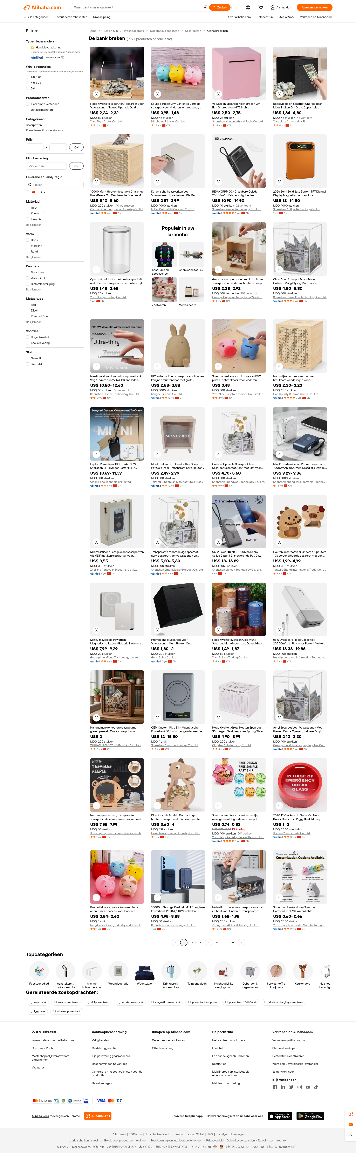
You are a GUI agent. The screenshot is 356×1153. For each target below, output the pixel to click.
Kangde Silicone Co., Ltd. (167, 394)
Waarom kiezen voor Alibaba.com (53, 1040)
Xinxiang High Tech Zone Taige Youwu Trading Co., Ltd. (117, 833)
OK (76, 147)
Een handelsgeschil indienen (230, 1056)
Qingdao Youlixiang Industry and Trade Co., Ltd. (117, 925)
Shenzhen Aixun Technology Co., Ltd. (174, 745)
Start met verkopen (284, 1048)
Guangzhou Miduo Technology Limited (114, 657)
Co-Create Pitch (42, 1048)
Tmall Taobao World (157, 1134)
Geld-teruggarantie (104, 1048)
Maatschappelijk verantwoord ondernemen (50, 1057)
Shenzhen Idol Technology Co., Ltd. (173, 925)
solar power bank (68, 1002)
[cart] (261, 8)
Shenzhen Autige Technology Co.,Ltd (296, 209)
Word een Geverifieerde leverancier (295, 1063)
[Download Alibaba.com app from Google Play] (310, 1116)
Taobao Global (195, 1134)
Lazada (178, 1134)
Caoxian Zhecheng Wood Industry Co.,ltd (116, 209)
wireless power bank (69, 1011)
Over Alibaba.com (44, 1031)
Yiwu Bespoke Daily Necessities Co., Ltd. (238, 837)
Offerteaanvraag (162, 1048)
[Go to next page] (241, 942)
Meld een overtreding (226, 1083)
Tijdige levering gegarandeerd (111, 1056)
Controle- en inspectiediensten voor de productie (117, 1073)
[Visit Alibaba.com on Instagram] (299, 1087)
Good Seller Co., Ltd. (164, 657)
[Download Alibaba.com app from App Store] (280, 1116)
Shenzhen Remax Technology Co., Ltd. (236, 209)
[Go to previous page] (175, 942)
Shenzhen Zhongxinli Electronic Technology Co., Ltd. (300, 481)
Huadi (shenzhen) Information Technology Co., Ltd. (300, 657)
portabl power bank (132, 1002)
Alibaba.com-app (251, 1116)
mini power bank (99, 1002)
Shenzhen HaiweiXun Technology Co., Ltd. (300, 297)
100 (233, 942)
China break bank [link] (218, 30)
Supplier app (194, 1116)
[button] (205, 7)
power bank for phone (204, 1002)
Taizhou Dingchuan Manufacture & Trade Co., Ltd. (178, 481)
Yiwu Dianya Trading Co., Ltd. (108, 297)
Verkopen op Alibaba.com (288, 1040)
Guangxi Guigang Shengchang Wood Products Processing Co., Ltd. (239, 297)
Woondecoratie (134, 30)
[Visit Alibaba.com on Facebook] (274, 1087)
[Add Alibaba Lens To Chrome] (97, 1116)
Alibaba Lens (40, 1116)
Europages (238, 1134)
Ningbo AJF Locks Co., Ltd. (168, 121)
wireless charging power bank (285, 1002)
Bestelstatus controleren (288, 1056)
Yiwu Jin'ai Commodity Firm (290, 121)
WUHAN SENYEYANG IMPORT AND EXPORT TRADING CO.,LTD (117, 745)
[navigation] (55, 487)
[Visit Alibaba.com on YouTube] (307, 1087)
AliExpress (119, 1134)
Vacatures (38, 1067)
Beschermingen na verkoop (109, 1063)
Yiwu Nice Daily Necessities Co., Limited (237, 394)
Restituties (219, 1063)
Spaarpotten (193, 30)
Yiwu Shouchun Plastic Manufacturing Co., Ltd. (300, 925)
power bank (39, 1002)
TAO (210, 1134)
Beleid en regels (102, 1083)
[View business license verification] (215, 1147)
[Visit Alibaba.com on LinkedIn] (283, 1087)
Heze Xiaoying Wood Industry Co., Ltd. (175, 833)
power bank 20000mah (242, 1002)
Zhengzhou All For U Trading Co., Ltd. (235, 925)
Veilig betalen (100, 1040)
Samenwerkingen (283, 1071)
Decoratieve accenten (164, 30)
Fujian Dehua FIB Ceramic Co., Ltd (172, 209)
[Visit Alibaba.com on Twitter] (291, 1087)
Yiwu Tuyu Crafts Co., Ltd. (106, 121)
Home (92, 30)
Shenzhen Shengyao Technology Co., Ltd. (238, 481)
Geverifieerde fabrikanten (168, 1040)
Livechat (217, 1048)
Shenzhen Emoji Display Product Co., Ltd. (177, 569)
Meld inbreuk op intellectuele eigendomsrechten (230, 1073)
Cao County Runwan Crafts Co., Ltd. (296, 394)
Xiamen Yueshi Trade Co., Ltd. (291, 833)
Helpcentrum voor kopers (228, 1040)
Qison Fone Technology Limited (110, 481)
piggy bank (39, 1011)
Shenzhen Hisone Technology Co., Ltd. (114, 394)
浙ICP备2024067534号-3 (283, 1146)
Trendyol (221, 1134)
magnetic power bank (167, 1002)
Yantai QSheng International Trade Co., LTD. (300, 569)
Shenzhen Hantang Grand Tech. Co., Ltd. (237, 121)
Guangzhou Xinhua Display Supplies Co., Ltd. (300, 745)
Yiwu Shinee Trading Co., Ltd (230, 657)
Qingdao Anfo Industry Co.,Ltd (231, 745)
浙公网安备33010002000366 (245, 1146)
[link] (350, 1113)
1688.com (135, 1134)
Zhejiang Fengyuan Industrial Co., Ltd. (114, 569)
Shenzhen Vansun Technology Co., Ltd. (237, 569)
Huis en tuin (110, 30)
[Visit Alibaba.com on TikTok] (316, 1087)
